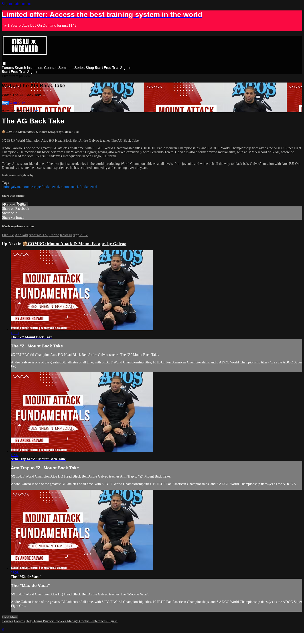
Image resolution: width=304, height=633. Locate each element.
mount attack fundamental (79, 187)
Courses (50, 68)
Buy (5, 103)
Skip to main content (16, 4)
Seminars (65, 68)
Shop (89, 68)
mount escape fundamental (40, 187)
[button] (4, 63)
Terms (38, 621)
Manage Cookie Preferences (87, 621)
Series (79, 68)
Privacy (49, 621)
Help (29, 621)
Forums (8, 68)
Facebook (9, 204)
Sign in (125, 68)
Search (21, 68)
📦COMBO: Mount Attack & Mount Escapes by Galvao (37, 131)
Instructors (35, 68)
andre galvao (11, 187)
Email (24, 204)
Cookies (61, 621)
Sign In (32, 72)
